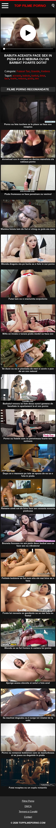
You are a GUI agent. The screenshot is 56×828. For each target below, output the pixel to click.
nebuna (22, 78)
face (7, 78)
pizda (31, 78)
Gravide (35, 71)
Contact (28, 817)
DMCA (28, 806)
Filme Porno (28, 801)
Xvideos (45, 71)
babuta (26, 75)
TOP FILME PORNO (30, 6)
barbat (34, 75)
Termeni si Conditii (28, 811)
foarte (13, 78)
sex (37, 78)
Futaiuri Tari (23, 71)
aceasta (17, 75)
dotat (42, 75)
